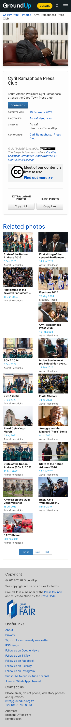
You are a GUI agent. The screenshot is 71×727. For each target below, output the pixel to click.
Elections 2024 (48, 292)
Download (17, 105)
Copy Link (21, 206)
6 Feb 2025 (10, 261)
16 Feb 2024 (46, 332)
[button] (65, 6)
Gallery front (11, 14)
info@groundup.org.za (19, 701)
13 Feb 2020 (46, 471)
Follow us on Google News (22, 650)
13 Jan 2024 (46, 367)
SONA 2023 (11, 395)
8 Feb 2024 (10, 364)
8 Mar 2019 (45, 506)
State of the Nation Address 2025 (16, 256)
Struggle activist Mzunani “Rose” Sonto (53, 430)
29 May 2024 (46, 296)
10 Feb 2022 (11, 471)
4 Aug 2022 (10, 435)
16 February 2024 (41, 112)
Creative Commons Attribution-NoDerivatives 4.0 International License (32, 156)
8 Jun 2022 (45, 435)
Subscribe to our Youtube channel (27, 676)
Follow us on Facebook (20, 660)
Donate (45, 5)
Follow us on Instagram (20, 671)
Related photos (24, 226)
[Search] (57, 6)
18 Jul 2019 (10, 506)
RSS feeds (12, 645)
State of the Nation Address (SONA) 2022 (18, 466)
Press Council (53, 592)
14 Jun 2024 (46, 261)
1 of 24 (26, 552)
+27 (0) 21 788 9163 (18, 704)
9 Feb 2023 (10, 400)
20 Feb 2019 (11, 539)
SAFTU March (12, 535)
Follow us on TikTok (17, 655)
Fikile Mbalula (48, 396)
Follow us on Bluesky (18, 665)
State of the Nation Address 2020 (51, 466)
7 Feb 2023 (45, 400)
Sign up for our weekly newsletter (27, 640)
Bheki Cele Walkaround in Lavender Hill (48, 501)
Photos (26, 14)
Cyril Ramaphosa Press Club (50, 326)
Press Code (48, 596)
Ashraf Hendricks (41, 118)
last (47, 552)
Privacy (10, 635)
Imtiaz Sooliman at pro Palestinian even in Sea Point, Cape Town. (52, 362)
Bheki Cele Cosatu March (15, 430)
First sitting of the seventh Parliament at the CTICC (53, 256)
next (38, 552)
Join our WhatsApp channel (23, 681)
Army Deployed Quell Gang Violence (17, 501)
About (9, 630)
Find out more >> (38, 178)
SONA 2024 (11, 360)
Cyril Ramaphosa (40, 134)
